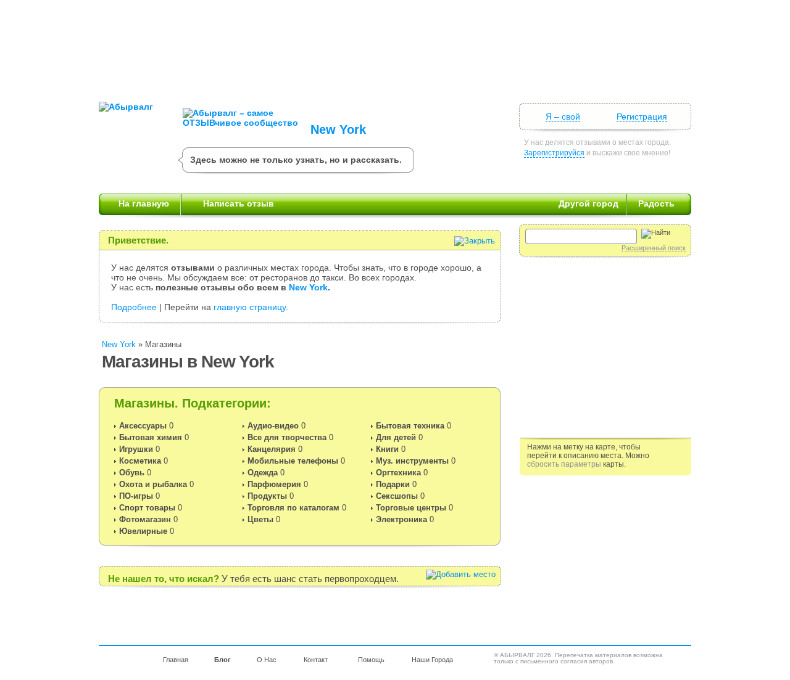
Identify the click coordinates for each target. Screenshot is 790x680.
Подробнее (134, 307)
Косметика (140, 460)
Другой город (588, 203)
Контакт (316, 659)
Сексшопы (397, 496)
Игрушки (136, 449)
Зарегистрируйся (554, 153)
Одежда (262, 472)
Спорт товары (147, 507)
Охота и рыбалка (153, 484)
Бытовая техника (410, 425)
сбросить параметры (564, 464)
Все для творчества (286, 437)
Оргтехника (398, 472)
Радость (656, 203)
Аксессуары (143, 425)
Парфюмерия (274, 484)
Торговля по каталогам (293, 507)
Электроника (401, 519)
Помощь (371, 659)
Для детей (396, 437)
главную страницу (250, 307)
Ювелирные (143, 531)
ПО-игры (136, 496)
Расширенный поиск (654, 248)
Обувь (131, 472)
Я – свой (563, 116)
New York (338, 129)
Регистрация (642, 116)
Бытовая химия (150, 437)
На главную (143, 203)
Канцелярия (271, 449)
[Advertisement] (395, 46)
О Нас (266, 659)
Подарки (393, 484)
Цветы (260, 519)
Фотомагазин (145, 519)
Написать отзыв (238, 203)
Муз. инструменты (412, 460)
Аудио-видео (273, 425)
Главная (175, 659)
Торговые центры (411, 507)
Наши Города (432, 659)
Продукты (267, 496)
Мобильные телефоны (292, 460)
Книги (387, 449)
